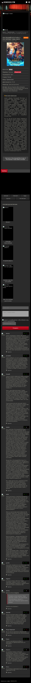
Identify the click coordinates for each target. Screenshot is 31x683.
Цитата (9, 352)
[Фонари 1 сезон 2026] (15, 21)
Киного (4, 32)
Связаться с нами (5, 681)
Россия (9, 77)
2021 (12, 74)
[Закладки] (26, 2)
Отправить (15, 328)
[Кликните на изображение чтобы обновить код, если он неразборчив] (15, 321)
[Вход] (29, 2)
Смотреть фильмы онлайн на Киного (8, 2)
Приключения (10, 32)
